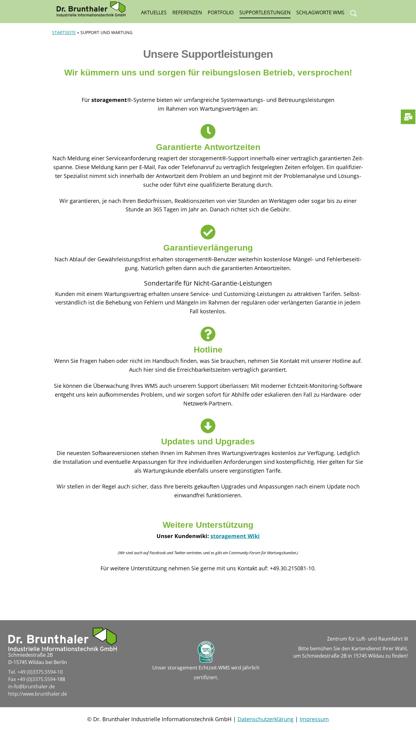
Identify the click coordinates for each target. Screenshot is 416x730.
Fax (12, 679)
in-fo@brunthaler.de (31, 686)
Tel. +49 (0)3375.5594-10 (35, 672)
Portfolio (221, 12)
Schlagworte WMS (320, 12)
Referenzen (187, 12)
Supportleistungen (265, 12)
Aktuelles (154, 12)
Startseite (64, 32)
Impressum (314, 719)
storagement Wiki (235, 536)
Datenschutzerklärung (266, 719)
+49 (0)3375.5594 (36, 679)
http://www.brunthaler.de (37, 693)
